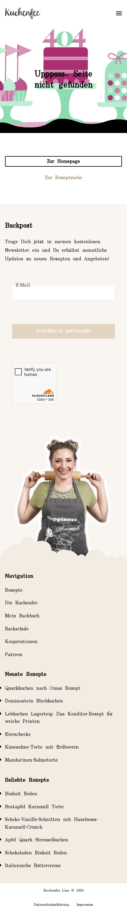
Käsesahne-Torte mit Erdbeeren (42, 747)
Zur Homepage (63, 161)
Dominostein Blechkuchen (34, 701)
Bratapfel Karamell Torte (34, 806)
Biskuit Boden (21, 793)
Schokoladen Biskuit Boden (36, 852)
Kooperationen (21, 641)
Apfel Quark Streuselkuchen (36, 839)
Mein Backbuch (22, 616)
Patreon (13, 654)
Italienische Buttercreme (33, 865)
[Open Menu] (119, 13)
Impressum (84, 905)
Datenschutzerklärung (51, 905)
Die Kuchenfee (21, 603)
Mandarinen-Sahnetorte (31, 760)
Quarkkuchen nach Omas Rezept (42, 688)
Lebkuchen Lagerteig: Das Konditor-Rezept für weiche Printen (59, 718)
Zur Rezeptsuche (63, 177)
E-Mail (25, 285)
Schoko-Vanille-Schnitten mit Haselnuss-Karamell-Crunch (51, 823)
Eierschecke (18, 734)
